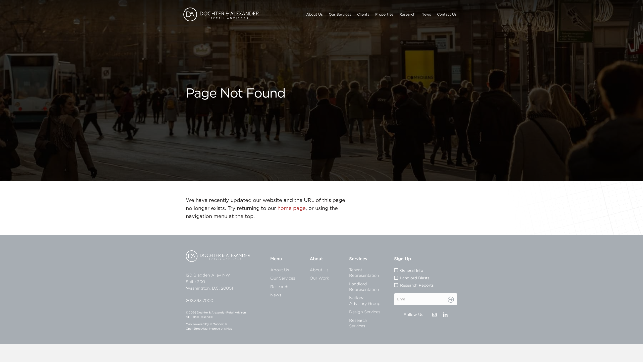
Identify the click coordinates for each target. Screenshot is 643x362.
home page (292, 208)
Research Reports (417, 285)
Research (407, 14)
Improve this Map (220, 328)
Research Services (358, 323)
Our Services (340, 14)
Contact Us (447, 14)
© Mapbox (217, 324)
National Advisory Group (365, 300)
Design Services (364, 311)
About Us (314, 14)
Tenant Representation (364, 272)
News (426, 14)
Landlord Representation (364, 286)
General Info (411, 270)
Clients (363, 14)
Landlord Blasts (414, 278)
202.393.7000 (199, 300)
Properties (384, 14)
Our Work (319, 278)
